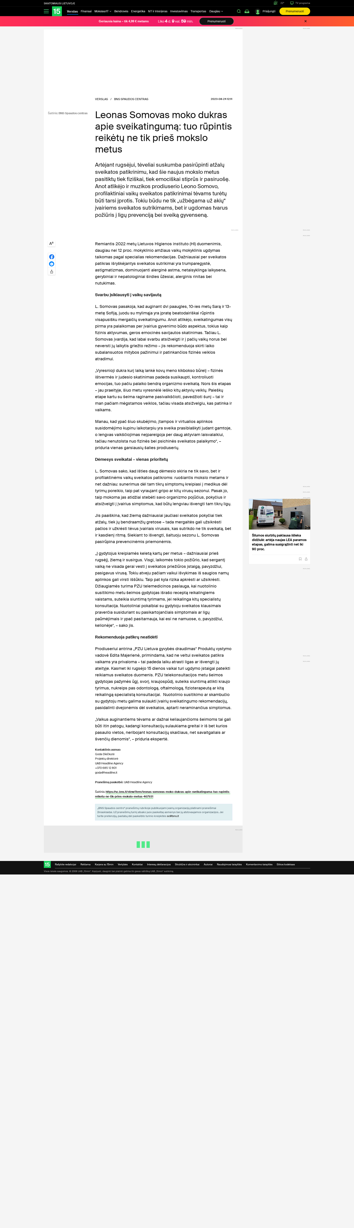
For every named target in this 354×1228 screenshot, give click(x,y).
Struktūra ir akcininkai (187, 864)
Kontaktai (137, 864)
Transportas (198, 11)
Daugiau (215, 11)
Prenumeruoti (295, 11)
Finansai (86, 11)
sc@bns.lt (173, 816)
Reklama (86, 864)
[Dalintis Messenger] (51, 264)
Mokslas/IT (101, 11)
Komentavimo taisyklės (259, 864)
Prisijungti (269, 11)
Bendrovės (121, 11)
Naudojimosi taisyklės (229, 864)
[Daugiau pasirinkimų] (51, 271)
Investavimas (179, 11)
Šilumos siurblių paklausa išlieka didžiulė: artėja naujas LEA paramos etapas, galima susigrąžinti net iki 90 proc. (279, 542)
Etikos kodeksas (286, 864)
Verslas (101, 99)
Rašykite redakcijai (65, 864)
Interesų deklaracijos (159, 864)
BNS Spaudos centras (73, 113)
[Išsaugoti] (300, 559)
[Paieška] (239, 11)
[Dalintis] (306, 558)
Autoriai (208, 864)
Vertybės (123, 864)
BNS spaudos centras (131, 99)
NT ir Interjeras (157, 11)
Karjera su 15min (104, 864)
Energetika (138, 11)
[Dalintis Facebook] (51, 256)
